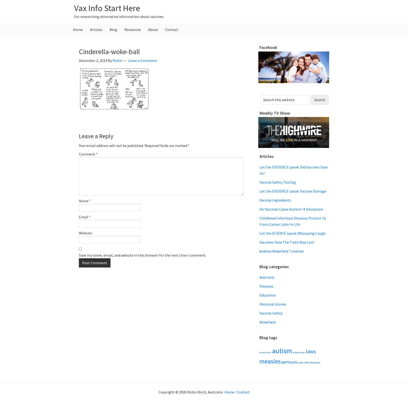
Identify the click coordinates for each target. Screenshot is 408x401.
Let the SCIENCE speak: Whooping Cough (292, 233)
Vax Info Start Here (107, 8)
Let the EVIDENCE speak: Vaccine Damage (292, 191)
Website (85, 233)
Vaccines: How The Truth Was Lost (286, 242)
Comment (88, 154)
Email (85, 217)
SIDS (306, 362)
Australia (266, 277)
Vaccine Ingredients (275, 200)
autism (282, 350)
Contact (243, 392)
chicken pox (299, 352)
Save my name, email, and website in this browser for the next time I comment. (142, 255)
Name (85, 200)
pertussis (289, 362)
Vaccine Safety (271, 313)
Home (229, 392)
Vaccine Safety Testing (277, 182)
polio (300, 362)
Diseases (266, 286)
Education (267, 295)
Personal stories (272, 304)
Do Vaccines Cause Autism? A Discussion (291, 209)
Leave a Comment (142, 60)
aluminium (265, 352)
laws (311, 351)
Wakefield (267, 322)
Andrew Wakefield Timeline (281, 251)
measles (270, 361)
